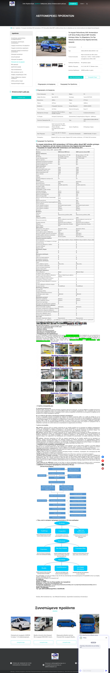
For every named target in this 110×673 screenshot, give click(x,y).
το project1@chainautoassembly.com (84, 584)
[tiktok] (102, 464)
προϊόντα (37, 3)
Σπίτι (24, 3)
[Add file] (80, 670)
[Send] (106, 670)
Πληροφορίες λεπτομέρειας (46, 84)
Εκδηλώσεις (44, 3)
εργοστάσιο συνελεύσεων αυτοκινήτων (77, 596)
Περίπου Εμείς (30, 3)
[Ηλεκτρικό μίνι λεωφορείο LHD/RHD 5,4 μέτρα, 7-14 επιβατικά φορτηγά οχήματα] (20, 624)
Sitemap (12, 671)
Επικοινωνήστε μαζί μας (59, 3)
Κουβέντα (73, 3)
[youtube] (102, 460)
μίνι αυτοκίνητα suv (46, 596)
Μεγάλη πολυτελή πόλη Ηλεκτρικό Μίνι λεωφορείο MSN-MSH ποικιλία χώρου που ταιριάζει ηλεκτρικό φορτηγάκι (43, 636)
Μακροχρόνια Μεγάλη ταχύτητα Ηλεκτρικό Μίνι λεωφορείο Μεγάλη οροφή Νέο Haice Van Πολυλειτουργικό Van (66, 636)
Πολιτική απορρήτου (20, 671)
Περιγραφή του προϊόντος (68, 84)
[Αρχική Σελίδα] (12, 3)
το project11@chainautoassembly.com (62, 584)
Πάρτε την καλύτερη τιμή (76, 77)
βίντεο (50, 3)
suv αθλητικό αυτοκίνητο (59, 596)
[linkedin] (102, 468)
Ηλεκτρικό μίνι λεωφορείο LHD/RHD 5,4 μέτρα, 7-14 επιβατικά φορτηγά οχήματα (20, 636)
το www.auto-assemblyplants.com (52, 583)
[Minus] (106, 638)
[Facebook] (102, 457)
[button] (12, 627)
